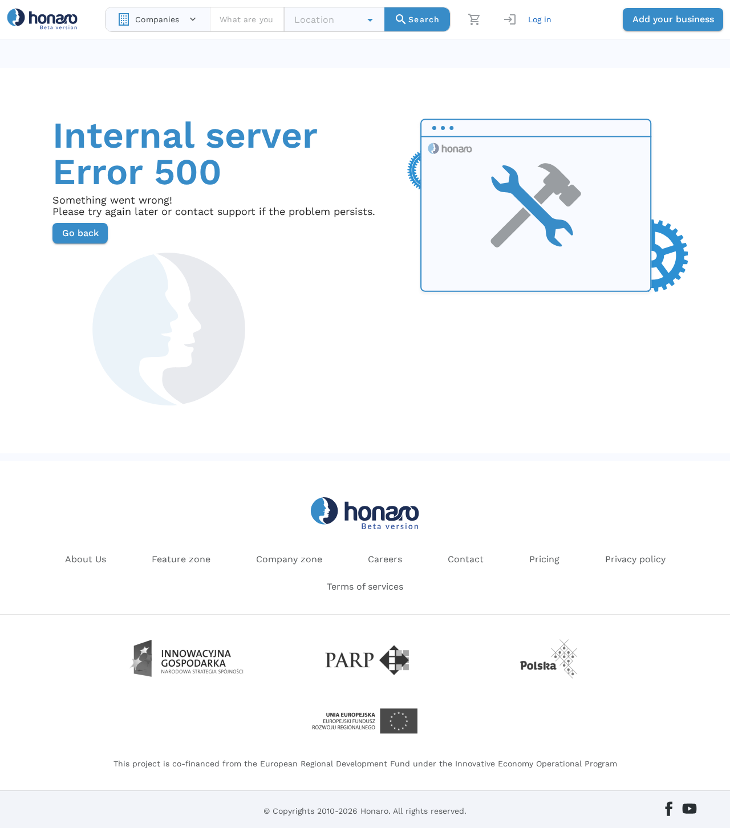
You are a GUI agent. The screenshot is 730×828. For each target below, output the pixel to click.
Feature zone (181, 559)
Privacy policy (635, 559)
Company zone (289, 559)
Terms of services (365, 586)
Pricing (544, 559)
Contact (466, 559)
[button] (370, 20)
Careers (385, 559)
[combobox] (158, 19)
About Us (85, 559)
